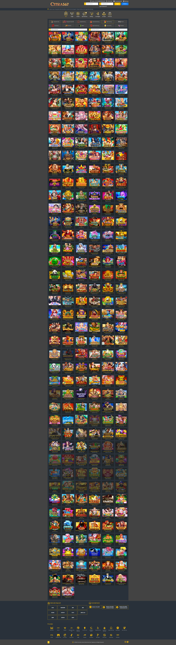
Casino (78, 16)
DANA (52, 612)
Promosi (110, 16)
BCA (52, 607)
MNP (52, 617)
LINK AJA (82, 612)
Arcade (104, 16)
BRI (83, 607)
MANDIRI (62, 607)
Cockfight (97, 16)
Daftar (125, 4)
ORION (62, 617)
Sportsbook (84, 16)
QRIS (72, 617)
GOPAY (63, 612)
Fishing (91, 16)
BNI (73, 607)
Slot (66, 16)
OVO (72, 612)
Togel (72, 16)
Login (117, 4)
